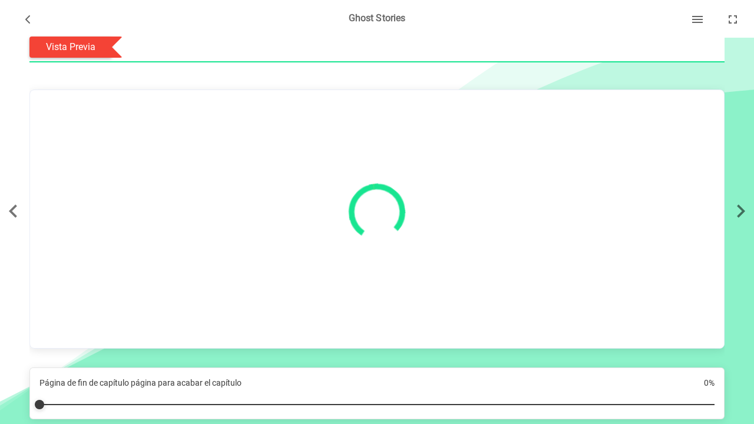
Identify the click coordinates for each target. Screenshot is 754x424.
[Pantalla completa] (733, 19)
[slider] (377, 399)
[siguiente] (740, 212)
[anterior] (13, 212)
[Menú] (697, 19)
